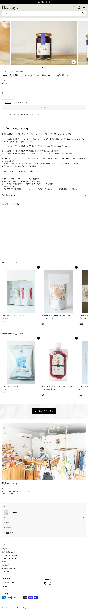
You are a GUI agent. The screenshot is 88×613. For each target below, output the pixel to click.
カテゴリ (11, 71)
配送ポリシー (6, 562)
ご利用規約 (5, 565)
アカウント (5, 571)
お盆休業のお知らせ (44, 2)
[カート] (79, 7)
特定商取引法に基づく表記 (10, 555)
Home (4, 71)
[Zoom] (74, 62)
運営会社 (5, 549)
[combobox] (44, 13)
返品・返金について (8, 552)
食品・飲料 (19, 71)
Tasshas (15, 262)
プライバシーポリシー (9, 558)
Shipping (8, 103)
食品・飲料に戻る (45, 411)
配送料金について (8, 195)
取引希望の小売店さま (9, 568)
